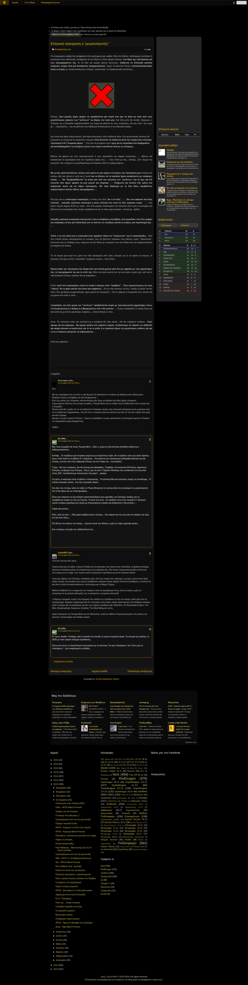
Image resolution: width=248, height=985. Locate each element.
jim (69, 49)
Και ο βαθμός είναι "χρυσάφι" (69, 866)
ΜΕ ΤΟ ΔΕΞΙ (93, 706)
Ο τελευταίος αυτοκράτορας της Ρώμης (95, 729)
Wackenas (138, 795)
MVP (142, 771)
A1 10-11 (109, 762)
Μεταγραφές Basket (109, 837)
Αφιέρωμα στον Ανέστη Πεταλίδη (70, 894)
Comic (140, 768)
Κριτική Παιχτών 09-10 (136, 819)
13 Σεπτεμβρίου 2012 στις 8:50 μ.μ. (69, 555)
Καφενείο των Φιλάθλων (93, 702)
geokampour (122, 798)
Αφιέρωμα (106, 810)
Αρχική (15, 2)
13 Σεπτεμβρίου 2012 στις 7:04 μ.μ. (69, 441)
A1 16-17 (140, 765)
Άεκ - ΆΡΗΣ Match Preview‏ (68, 862)
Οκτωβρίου (61, 796)
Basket (105, 768)
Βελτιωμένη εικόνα (64, 915)
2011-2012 (130, 759)
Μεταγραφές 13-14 (109, 831)
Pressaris (57, 702)
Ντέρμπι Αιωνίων (109, 840)
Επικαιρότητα (61, 49)
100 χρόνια (105, 759)
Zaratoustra (106, 798)
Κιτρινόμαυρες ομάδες (110, 819)
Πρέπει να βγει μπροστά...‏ (67, 886)
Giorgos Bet (106, 876)
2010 (56, 969)
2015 (56, 772)
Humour (130, 771)
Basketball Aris (117, 702)
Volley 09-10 (125, 795)
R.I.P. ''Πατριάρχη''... (65, 898)
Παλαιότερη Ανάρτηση (140, 671)
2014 (56, 776)
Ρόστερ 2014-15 (140, 847)
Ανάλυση (112, 804)
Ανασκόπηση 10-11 (109, 807)
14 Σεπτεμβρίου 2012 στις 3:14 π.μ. (69, 631)
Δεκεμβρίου (61, 788)
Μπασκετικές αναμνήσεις (133, 837)
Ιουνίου (59, 940)
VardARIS (62, 553)
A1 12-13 (135, 762)
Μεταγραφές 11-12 (109, 828)
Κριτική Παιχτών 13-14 (112, 825)
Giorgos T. (105, 883)
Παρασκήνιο (106, 844)
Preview (104, 779)
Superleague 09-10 (110, 782)
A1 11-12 (122, 762)
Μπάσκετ (185, 225)
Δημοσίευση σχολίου (63, 661)
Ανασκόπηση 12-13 (134, 807)
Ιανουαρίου (61, 960)
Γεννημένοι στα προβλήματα (68, 882)
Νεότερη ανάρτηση (61, 671)
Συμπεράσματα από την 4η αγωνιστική (73, 819)
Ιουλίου (59, 936)
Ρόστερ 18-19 (125, 847)
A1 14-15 (115, 765)
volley (133, 798)
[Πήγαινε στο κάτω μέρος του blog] (4, 2)
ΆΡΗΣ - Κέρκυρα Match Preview (70, 832)
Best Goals (121, 768)
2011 (55, 965)
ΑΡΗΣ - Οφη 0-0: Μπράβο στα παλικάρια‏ (74, 923)
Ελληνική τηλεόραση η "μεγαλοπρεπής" (80, 44)
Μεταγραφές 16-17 (132, 834)
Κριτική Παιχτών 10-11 (115, 822)
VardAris (142, 791)
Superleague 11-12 (125, 785)
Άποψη (143, 797)
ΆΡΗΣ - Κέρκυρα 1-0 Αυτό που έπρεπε (73, 827)
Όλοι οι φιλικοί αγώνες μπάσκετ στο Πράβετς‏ (76, 878)
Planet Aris (173, 702)
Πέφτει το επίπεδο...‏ (64, 840)
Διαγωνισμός (107, 813)
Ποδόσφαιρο (166, 225)
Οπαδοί (127, 840)
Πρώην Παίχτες (108, 846)
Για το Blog (29, 2)
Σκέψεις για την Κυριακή (67, 811)
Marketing (105, 775)
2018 (56, 764)
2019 (56, 760)
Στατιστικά (108, 849)
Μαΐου (59, 944)
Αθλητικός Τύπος (139, 801)
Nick (116, 774)
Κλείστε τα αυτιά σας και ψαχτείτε (70, 870)
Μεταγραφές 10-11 (134, 825)
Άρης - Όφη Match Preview (68, 927)
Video (110, 794)
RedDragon (127, 778)
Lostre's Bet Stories (177, 723)
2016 (56, 768)
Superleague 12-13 (112, 788)
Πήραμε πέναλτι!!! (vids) (66, 823)
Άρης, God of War (60, 723)
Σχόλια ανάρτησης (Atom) (107, 679)
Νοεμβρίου (61, 792)
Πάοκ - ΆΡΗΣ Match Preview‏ (69, 807)
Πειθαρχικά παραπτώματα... (68, 919)
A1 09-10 (142, 759)
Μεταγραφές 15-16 (109, 834)
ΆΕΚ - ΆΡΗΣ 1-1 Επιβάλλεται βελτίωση (73, 858)
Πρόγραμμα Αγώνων (50, 2)
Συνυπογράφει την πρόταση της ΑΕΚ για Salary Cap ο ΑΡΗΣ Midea (121, 709)
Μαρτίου (60, 952)
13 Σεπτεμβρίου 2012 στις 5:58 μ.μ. (69, 383)
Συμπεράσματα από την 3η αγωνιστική (73, 854)
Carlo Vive (143, 726)
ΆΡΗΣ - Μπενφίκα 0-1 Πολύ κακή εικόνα (74, 890)
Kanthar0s (86, 723)
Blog (132, 768)
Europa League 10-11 (111, 771)
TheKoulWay (145, 723)
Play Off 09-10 (136, 775)
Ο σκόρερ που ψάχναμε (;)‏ (67, 815)
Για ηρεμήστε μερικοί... (66, 911)
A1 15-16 (127, 765)
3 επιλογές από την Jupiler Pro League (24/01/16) (183, 729)
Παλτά (140, 840)
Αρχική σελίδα (99, 671)
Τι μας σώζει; (123, 726)
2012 (56, 784)
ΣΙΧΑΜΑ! (170, 150)
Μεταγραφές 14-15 (133, 831)
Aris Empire (116, 723)
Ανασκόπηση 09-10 (135, 804)
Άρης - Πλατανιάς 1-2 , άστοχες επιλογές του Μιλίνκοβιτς (180, 201)
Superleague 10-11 (136, 782)
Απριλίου (60, 948)
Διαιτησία (126, 813)
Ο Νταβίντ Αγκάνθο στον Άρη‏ (69, 907)
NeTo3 (104, 894)
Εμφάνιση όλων (190, 742)
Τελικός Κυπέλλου (140, 849)
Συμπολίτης (122, 849)
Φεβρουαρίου (62, 956)
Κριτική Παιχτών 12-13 (138, 822)
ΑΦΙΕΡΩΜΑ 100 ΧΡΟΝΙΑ (117, 801)
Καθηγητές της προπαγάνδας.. (180, 162)
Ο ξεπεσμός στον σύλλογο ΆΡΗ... (71, 803)
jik (102, 880)
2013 (56, 780)
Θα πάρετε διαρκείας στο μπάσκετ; (182, 188)
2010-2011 (118, 759)
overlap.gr (144, 702)
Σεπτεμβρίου (62, 800)
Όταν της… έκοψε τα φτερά (68, 902)
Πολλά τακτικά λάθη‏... (65, 844)
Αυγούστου (61, 932)
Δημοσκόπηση (133, 810)
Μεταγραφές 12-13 (133, 828)
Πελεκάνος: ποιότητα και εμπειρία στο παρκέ (76, 836)
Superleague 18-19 (124, 791)
